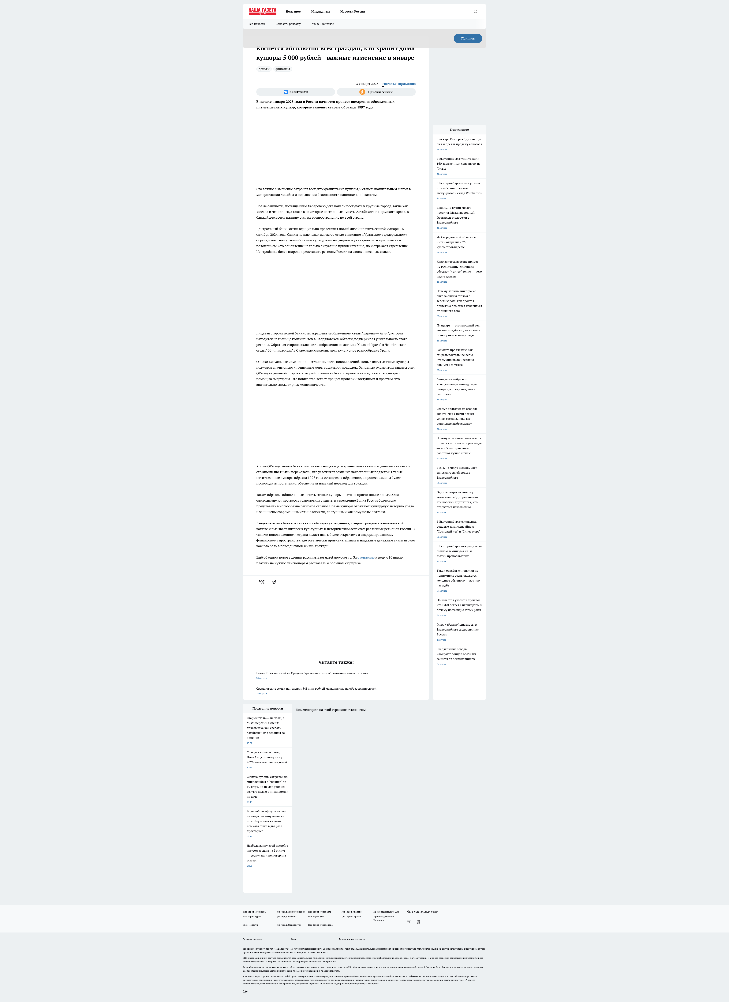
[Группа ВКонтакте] (295, 92)
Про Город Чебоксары (254, 911)
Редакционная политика (352, 939)
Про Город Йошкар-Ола (386, 911)
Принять (468, 38)
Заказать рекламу (288, 24)
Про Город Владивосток (288, 924)
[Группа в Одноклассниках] (376, 92)
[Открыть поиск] (475, 11)
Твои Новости (250, 924)
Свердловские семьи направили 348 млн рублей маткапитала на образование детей (316, 691)
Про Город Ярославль (319, 911)
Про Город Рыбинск (286, 916)
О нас (294, 939)
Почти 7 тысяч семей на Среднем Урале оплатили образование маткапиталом (312, 675)
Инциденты (320, 11)
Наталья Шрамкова (399, 83)
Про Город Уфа (316, 916)
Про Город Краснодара (320, 924)
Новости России (352, 11)
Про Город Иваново (351, 911)
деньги (264, 69)
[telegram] (275, 582)
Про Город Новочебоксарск (290, 911)
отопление (366, 557)
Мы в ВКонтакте (323, 24)
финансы (282, 69)
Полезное (293, 11)
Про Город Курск (252, 916)
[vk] (262, 582)
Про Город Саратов (351, 916)
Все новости (257, 24)
